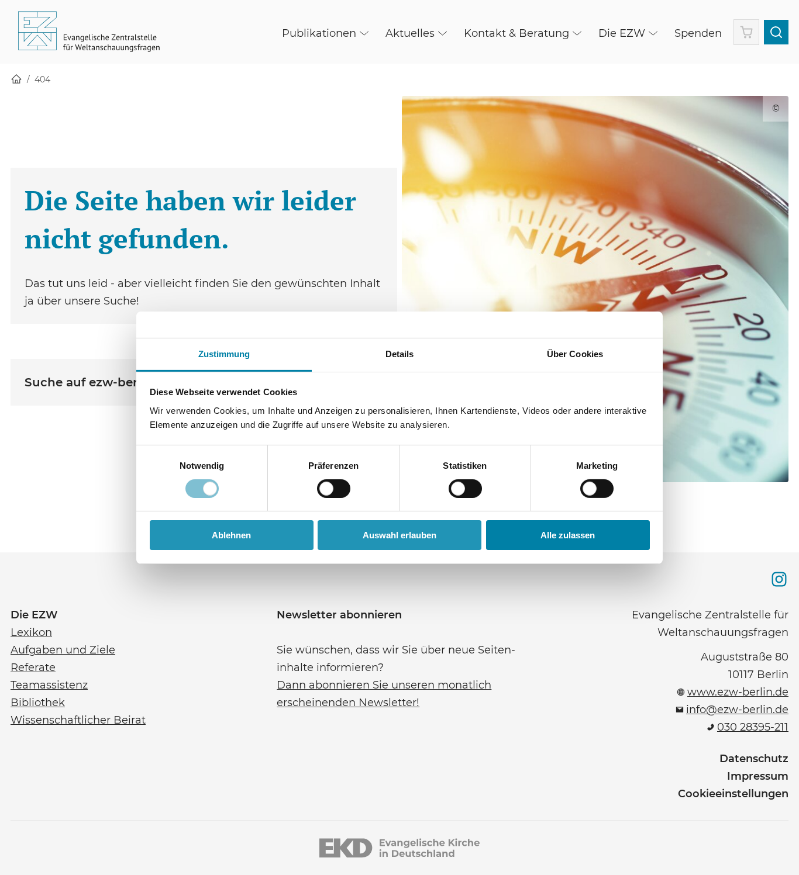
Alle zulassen (567, 535)
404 (42, 79)
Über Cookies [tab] (575, 353)
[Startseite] (16, 80)
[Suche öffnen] (776, 32)
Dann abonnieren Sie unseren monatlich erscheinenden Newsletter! (384, 692)
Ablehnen (231, 535)
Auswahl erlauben (399, 535)
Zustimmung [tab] (224, 353)
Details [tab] (399, 353)
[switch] (333, 488)
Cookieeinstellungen (733, 793)
